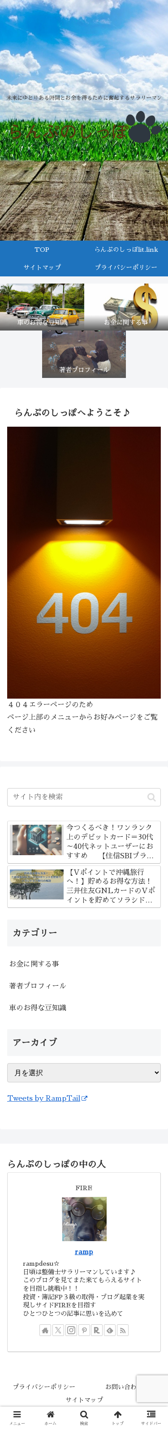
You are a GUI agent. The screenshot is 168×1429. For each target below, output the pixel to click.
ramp (84, 1251)
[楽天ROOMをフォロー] (97, 1330)
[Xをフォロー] (58, 1330)
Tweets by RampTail (43, 1098)
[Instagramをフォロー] (71, 1330)
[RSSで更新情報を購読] (123, 1330)
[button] (151, 797)
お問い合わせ (124, 1387)
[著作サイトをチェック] (45, 1330)
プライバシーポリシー (44, 1387)
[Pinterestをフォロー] (84, 1330)
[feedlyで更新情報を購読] (110, 1330)
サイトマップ (84, 1400)
